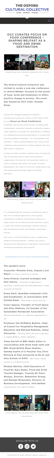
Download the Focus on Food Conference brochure (27, 257)
